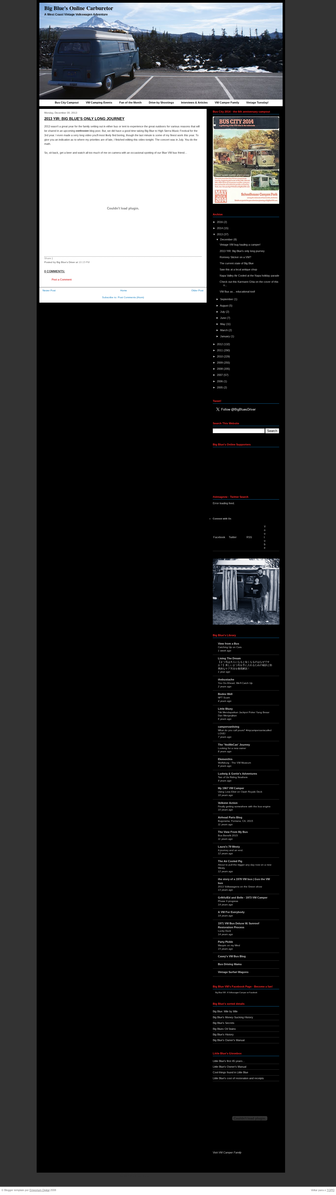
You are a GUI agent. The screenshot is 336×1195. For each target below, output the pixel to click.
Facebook (219, 537)
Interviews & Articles (194, 102)
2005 (220, 387)
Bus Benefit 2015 (228, 835)
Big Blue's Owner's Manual (228, 1040)
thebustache (226, 679)
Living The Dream (229, 658)
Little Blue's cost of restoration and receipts (238, 1078)
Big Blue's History (223, 1034)
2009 (220, 362)
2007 (220, 374)
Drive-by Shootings (161, 102)
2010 (220, 356)
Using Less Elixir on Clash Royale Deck (240, 791)
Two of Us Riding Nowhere (233, 777)
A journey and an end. (230, 850)
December (226, 239)
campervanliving (228, 726)
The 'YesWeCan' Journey (234, 744)
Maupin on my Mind (229, 945)
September (227, 299)
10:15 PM (84, 262)
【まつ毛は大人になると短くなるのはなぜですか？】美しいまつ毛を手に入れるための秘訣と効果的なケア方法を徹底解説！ (245, 665)
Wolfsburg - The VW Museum (234, 762)
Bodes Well (225, 694)
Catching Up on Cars (230, 647)
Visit (227, 1152)
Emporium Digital (39, 1190)
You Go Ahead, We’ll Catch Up (235, 683)
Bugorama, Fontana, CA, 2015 (235, 821)
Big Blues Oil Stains (224, 1028)
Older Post (197, 290)
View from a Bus (228, 643)
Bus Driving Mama (230, 964)
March (224, 330)
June (223, 317)
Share (47, 258)
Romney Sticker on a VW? (235, 257)
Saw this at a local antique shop (238, 269)
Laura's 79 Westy (229, 846)
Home (123, 290)
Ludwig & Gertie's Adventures (237, 773)
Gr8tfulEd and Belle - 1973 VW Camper (242, 897)
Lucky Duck (224, 930)
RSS (249, 537)
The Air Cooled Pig (230, 861)
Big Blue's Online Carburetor (78, 8)
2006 (220, 381)
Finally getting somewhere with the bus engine (244, 806)
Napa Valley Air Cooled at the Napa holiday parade (249, 275)
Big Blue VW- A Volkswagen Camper (230, 992)
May (223, 324)
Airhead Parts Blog (230, 817)
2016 (220, 222)
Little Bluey (225, 708)
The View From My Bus (233, 831)
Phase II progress (228, 901)
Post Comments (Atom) (131, 297)
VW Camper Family (227, 102)
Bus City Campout (67, 102)
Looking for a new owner (232, 748)
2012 (220, 344)
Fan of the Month (130, 102)
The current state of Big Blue (237, 263)
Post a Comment (62, 279)
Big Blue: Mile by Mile (225, 1011)
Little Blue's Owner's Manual (229, 1066)
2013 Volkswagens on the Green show (240, 886)
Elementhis (225, 759)
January (225, 336)
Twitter (233, 537)
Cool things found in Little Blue (230, 1072)
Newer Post (49, 290)
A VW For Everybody (231, 912)
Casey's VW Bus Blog (232, 956)
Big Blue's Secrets (223, 1022)
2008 (220, 368)
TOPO (331, 1190)
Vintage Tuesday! (257, 102)
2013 (220, 234)
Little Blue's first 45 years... (229, 1061)
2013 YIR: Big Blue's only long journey (84, 119)
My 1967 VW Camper (231, 788)
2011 (220, 350)
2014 (220, 228)
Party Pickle (225, 941)
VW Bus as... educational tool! (237, 291)
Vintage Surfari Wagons (233, 972)
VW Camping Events (99, 102)
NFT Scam (224, 697)
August (224, 305)
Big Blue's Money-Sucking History (233, 1017)
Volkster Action (228, 802)
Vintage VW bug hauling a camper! (240, 244)
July (223, 311)
